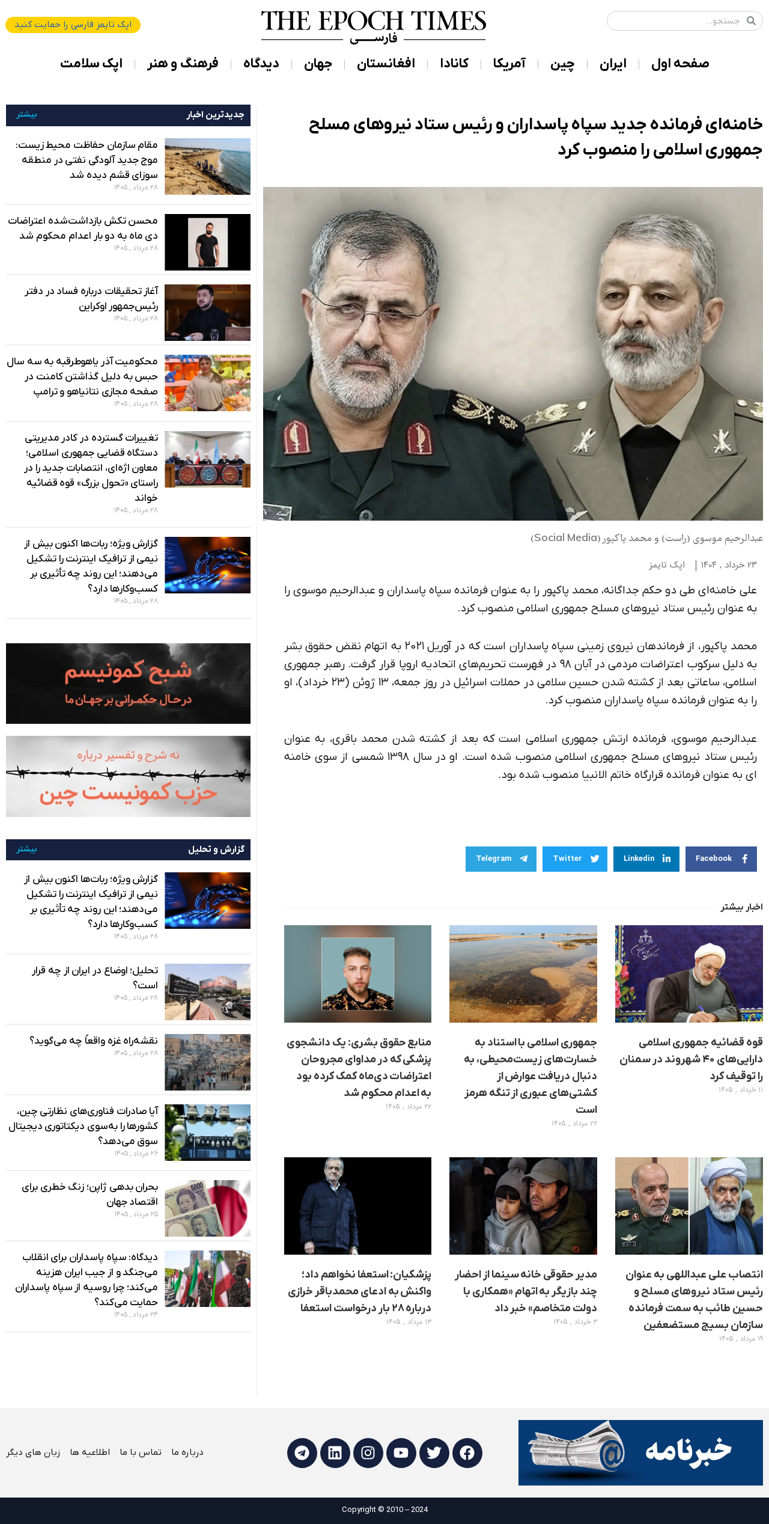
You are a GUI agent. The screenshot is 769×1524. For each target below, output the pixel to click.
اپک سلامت (91, 64)
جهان (318, 64)
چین (562, 64)
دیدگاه (261, 64)
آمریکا (509, 64)
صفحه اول (680, 64)
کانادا (454, 64)
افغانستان (386, 64)
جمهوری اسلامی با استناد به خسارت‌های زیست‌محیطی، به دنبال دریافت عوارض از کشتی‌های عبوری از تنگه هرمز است (530, 1076)
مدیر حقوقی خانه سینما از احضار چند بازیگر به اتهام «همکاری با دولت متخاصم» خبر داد (526, 1291)
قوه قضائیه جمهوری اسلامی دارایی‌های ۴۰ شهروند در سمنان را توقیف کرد (691, 1059)
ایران (613, 64)
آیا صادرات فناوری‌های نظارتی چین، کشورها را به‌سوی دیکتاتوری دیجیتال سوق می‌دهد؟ (83, 1126)
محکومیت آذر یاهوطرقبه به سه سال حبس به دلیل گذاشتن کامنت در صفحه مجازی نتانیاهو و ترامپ (83, 377)
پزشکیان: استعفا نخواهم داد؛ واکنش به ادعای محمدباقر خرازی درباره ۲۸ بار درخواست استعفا (360, 1291)
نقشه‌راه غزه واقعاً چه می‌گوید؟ (94, 1041)
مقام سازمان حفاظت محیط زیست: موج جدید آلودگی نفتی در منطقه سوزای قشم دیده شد (87, 160)
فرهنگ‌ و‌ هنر (183, 64)
